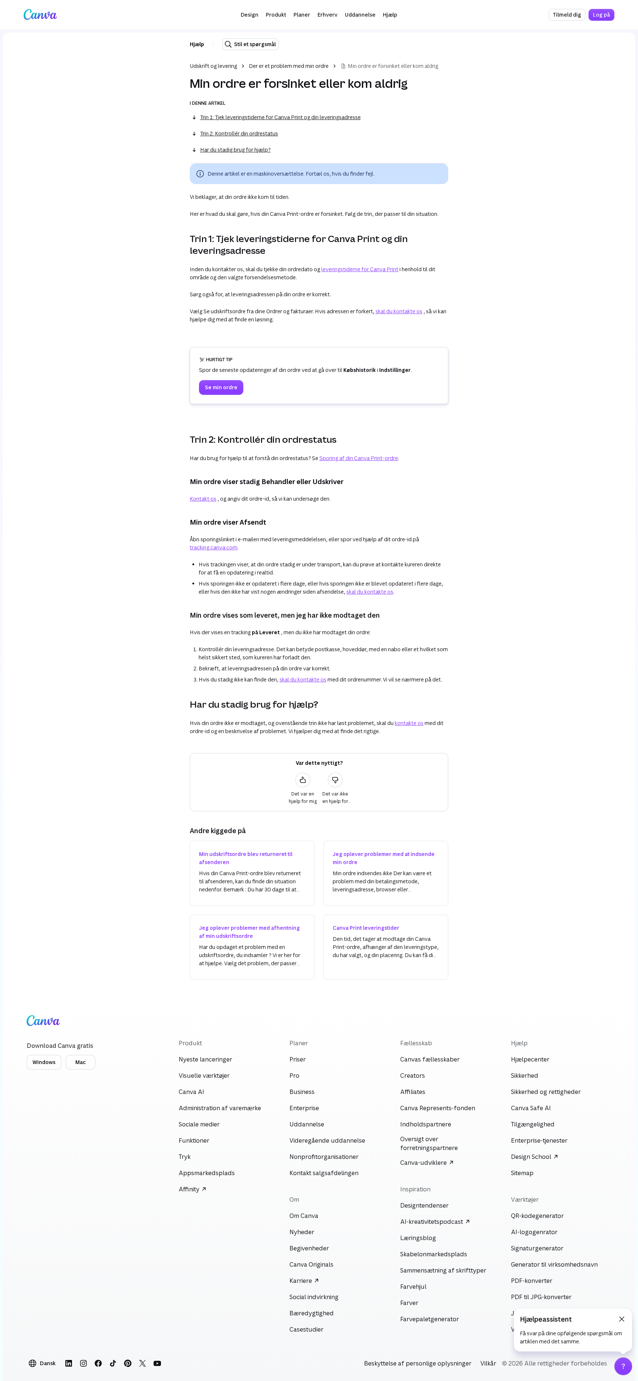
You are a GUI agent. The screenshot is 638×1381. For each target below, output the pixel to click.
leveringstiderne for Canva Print (359, 269)
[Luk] (621, 1319)
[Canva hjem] (40, 15)
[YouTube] (157, 1363)
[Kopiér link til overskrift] (183, 244)
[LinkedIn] (69, 1363)
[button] (249, 15)
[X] (142, 1363)
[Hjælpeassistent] (623, 1366)
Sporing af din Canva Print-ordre (358, 458)
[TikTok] (113, 1363)
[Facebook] (98, 1363)
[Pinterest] (128, 1363)
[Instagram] (83, 1363)
